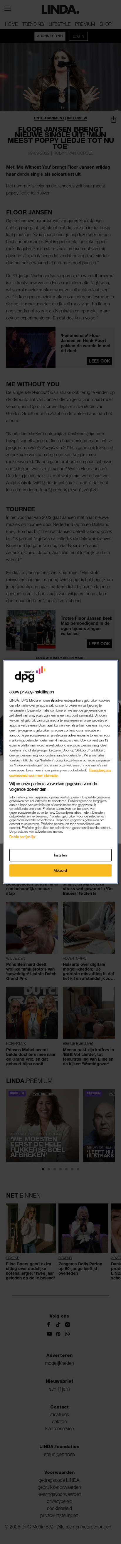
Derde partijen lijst (22, 836)
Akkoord (60, 870)
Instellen (60, 855)
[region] (60, 772)
